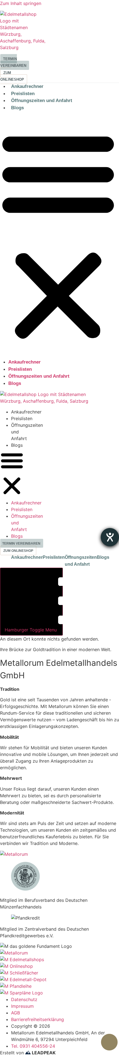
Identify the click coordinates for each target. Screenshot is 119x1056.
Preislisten (23, 93)
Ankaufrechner (27, 86)
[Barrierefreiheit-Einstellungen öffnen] (110, 537)
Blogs (17, 107)
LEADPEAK (43, 1052)
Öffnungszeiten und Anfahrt (41, 100)
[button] (12, 473)
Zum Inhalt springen (20, 3)
